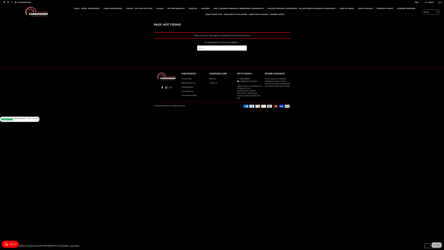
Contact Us (213, 83)
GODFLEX (193, 8)
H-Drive (129, 8)
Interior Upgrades (406, 8)
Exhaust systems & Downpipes (282, 8)
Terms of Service (188, 91)
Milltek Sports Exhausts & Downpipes (317, 8)
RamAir (160, 8)
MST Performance (176, 8)
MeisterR (205, 8)
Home (76, 8)
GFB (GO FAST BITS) (144, 8)
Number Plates (277, 14)
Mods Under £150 (213, 14)
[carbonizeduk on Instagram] (8, 2)
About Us (212, 79)
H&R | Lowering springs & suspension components (239, 8)
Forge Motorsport (113, 8)
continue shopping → (230, 42)
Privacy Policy (187, 79)
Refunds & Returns (188, 83)
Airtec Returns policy (189, 95)
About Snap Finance (258, 14)
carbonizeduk (164, 106)
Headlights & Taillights (235, 14)
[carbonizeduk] (36, 12)
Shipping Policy (187, 87)
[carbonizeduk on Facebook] (4, 2)
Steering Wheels (385, 8)
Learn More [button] (74, 246)
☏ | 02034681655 (23, 2)
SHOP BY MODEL (347, 8)
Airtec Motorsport (90, 8)
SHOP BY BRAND (365, 8)
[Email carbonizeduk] (12, 2)
